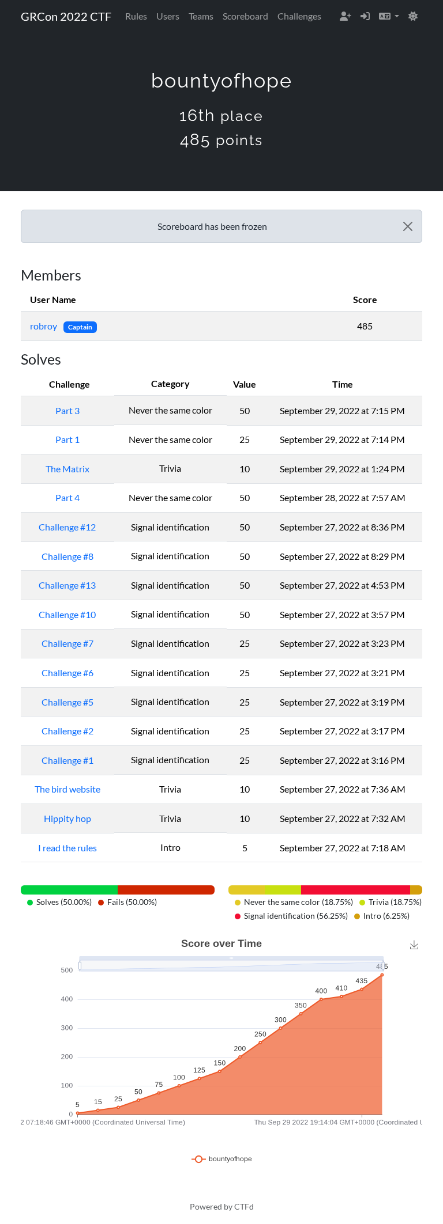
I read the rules (67, 847)
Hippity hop (67, 818)
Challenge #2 (67, 730)
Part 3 (67, 410)
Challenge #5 (67, 701)
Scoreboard (245, 15)
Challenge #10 (67, 614)
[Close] (408, 226)
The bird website (67, 788)
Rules (136, 15)
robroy (44, 325)
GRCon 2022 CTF (66, 16)
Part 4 (67, 497)
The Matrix (67, 468)
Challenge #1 (67, 760)
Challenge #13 (67, 584)
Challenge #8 (67, 556)
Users (167, 15)
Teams (201, 15)
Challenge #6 (67, 672)
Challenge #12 (67, 526)
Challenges (299, 15)
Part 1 (67, 439)
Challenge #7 (67, 643)
